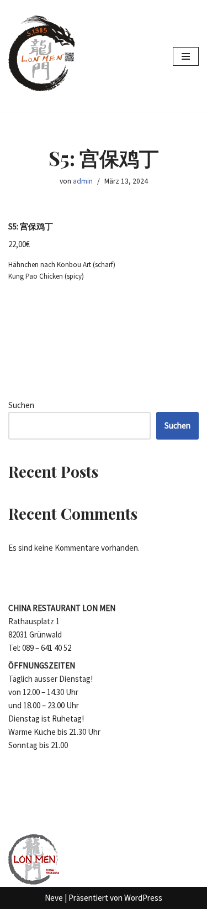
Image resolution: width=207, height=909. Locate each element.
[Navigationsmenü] (186, 56)
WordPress (143, 897)
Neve (54, 897)
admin (83, 181)
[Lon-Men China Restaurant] (41, 56)
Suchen (21, 405)
